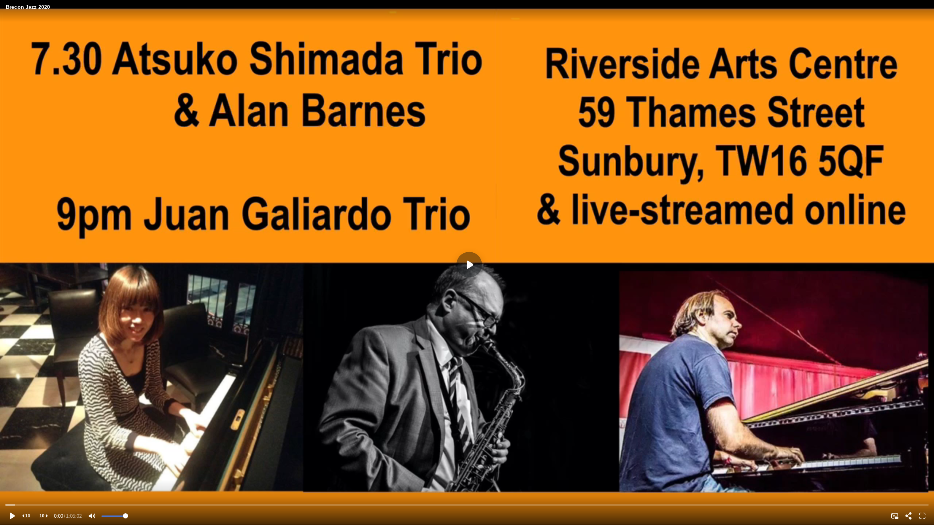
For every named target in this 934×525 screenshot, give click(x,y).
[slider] (467, 505)
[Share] (908, 515)
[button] (11, 515)
